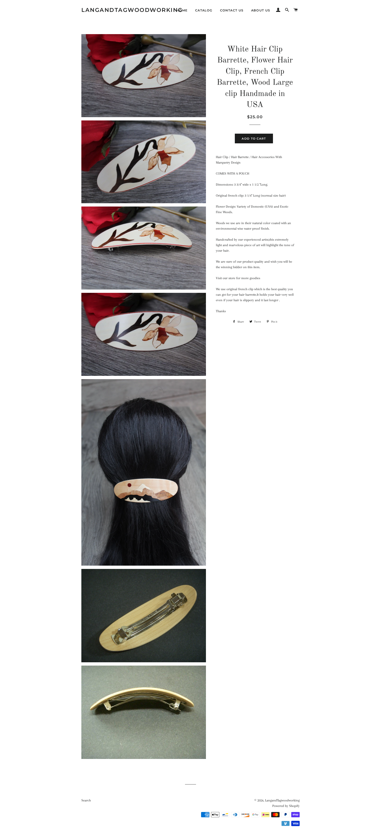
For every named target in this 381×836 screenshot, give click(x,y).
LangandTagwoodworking (132, 10)
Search (86, 800)
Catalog (204, 10)
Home (182, 10)
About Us (260, 10)
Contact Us (232, 10)
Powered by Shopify (286, 806)
